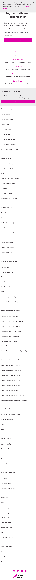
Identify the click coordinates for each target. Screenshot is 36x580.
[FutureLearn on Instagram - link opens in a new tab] (14, 571)
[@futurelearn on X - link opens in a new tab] (18, 571)
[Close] (33, 3)
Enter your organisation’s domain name (16, 32)
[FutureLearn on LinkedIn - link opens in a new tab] (25, 571)
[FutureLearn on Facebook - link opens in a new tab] (10, 571)
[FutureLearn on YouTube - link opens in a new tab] (22, 571)
